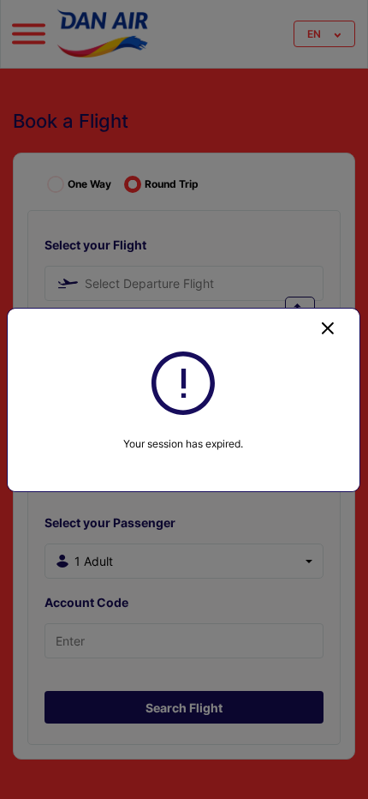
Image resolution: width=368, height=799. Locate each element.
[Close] (328, 327)
